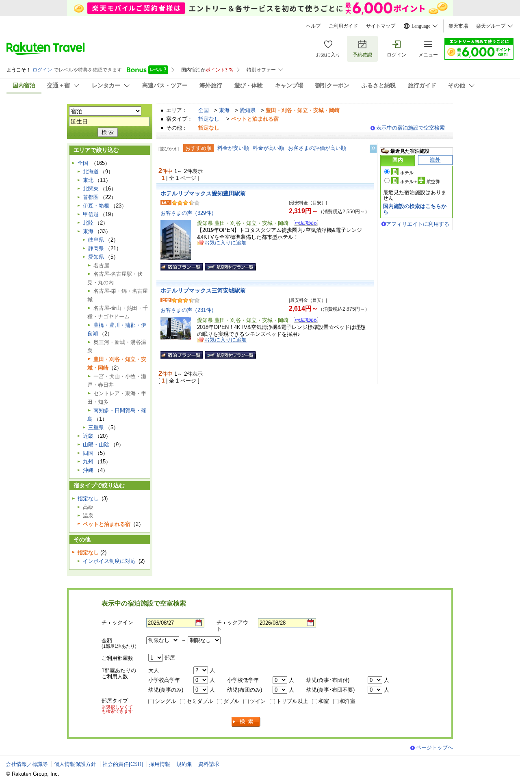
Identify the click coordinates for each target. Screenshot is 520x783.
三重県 (96, 427)
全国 (203, 110)
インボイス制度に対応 (109, 561)
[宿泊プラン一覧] (181, 266)
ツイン (258, 701)
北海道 (91, 172)
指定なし (208, 119)
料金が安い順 (233, 148)
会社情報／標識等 (27, 764)
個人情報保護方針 (75, 764)
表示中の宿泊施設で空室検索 (410, 128)
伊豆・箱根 (96, 206)
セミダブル (199, 701)
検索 (246, 722)
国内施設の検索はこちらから (414, 209)
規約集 (184, 764)
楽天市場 (458, 26)
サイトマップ (380, 26)
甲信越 (91, 214)
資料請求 (208, 764)
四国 (88, 453)
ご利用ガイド (343, 26)
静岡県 (96, 248)
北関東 (91, 189)
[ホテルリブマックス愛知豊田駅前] (303, 224)
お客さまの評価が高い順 (317, 148)
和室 (323, 701)
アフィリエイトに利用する (417, 224)
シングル (165, 701)
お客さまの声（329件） (188, 213)
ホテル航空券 (420, 181)
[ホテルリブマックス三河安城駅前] (303, 321)
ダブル (231, 701)
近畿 (88, 436)
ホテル (407, 172)
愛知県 (248, 110)
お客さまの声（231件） (188, 310)
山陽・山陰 (96, 444)
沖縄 (88, 470)
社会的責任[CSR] (122, 764)
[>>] (374, 148)
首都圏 (91, 197)
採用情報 (159, 764)
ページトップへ (434, 747)
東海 (224, 110)
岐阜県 (96, 240)
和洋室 (347, 701)
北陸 (88, 223)
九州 (88, 462)
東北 (88, 180)
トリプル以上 (292, 701)
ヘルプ (313, 26)
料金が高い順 (268, 148)
